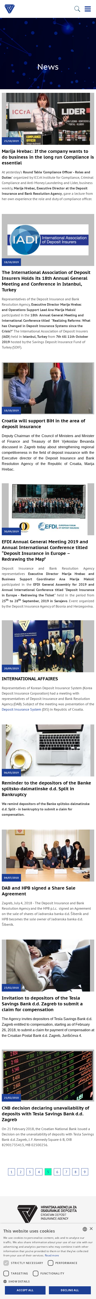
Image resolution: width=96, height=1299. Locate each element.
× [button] (91, 1229)
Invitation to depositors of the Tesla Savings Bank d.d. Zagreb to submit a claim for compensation (42, 1004)
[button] (48, 1281)
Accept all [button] (25, 1290)
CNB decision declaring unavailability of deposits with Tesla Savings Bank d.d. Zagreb (45, 1114)
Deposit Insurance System (21, 709)
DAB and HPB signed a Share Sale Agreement (38, 891)
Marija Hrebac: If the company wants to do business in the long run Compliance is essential (48, 157)
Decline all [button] (70, 1290)
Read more (52, 1255)
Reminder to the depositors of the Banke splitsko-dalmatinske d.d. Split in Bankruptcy (46, 788)
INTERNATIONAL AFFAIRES (30, 679)
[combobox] (85, 1229)
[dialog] (48, 1261)
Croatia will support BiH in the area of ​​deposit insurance (44, 424)
